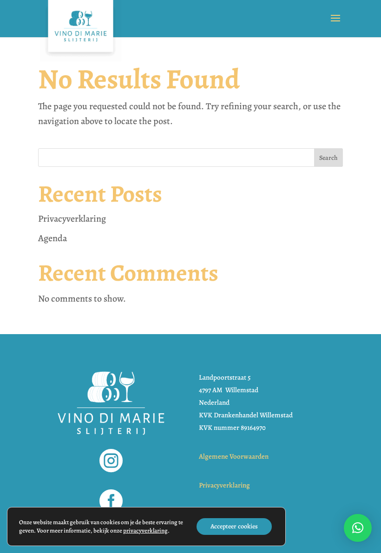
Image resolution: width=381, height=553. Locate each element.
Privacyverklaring (72, 218)
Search (328, 157)
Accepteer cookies (234, 526)
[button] (358, 528)
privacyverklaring (145, 530)
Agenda (52, 238)
